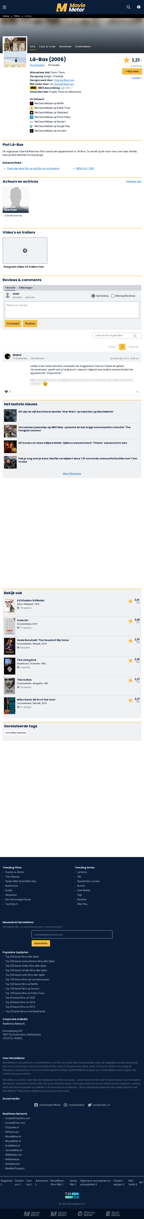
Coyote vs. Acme (14, 872)
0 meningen (25, 287)
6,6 (65, 88)
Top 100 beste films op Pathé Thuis (24, 993)
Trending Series (85, 867)
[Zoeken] (128, 7)
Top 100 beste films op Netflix (21, 984)
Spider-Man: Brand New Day (20, 881)
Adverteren (42, 1180)
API (141, 1182)
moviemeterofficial (49, 1105)
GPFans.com (12, 1132)
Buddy (8, 890)
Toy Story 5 (11, 904)
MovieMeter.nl (13, 1136)
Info (32, 46)
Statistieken (82, 46)
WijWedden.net (13, 1154)
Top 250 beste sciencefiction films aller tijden (30, 961)
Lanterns (82, 872)
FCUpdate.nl (12, 1127)
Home (6, 16)
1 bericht (10, 287)
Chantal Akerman (64, 80)
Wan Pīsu (82, 904)
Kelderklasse (12, 1159)
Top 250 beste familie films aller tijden (26, 970)
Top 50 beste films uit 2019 (20, 1006)
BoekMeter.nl (12, 1145)
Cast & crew (47, 46)
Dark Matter (83, 890)
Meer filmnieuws (72, 473)
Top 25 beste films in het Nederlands (25, 1011)
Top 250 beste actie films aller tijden (25, 975)
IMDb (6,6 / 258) (85, 168)
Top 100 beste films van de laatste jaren (27, 979)
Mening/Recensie (125, 295)
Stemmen (65, 46)
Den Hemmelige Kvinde (18, 899)
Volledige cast (133, 181)
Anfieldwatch (12, 1163)
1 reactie (136, 77)
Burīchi (81, 885)
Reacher (82, 899)
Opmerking (102, 295)
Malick (17, 355)
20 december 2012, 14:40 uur (124, 358)
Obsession (11, 895)
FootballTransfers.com (17, 1118)
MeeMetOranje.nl (14, 1168)
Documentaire (37, 65)
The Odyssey (12, 876)
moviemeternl (76, 1105)
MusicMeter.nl (13, 1141)
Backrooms (11, 885)
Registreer (6, 1180)
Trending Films (12, 867)
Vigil (79, 895)
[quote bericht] (137, 392)
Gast (16, 293)
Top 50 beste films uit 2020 (20, 997)
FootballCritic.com (15, 1122)
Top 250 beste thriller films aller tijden (26, 965)
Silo (79, 876)
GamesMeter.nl (13, 1150)
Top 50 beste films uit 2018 (20, 1002)
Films (16, 16)
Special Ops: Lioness (88, 881)
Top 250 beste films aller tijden (22, 956)
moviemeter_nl (101, 1105)
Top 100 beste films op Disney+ (22, 988)
